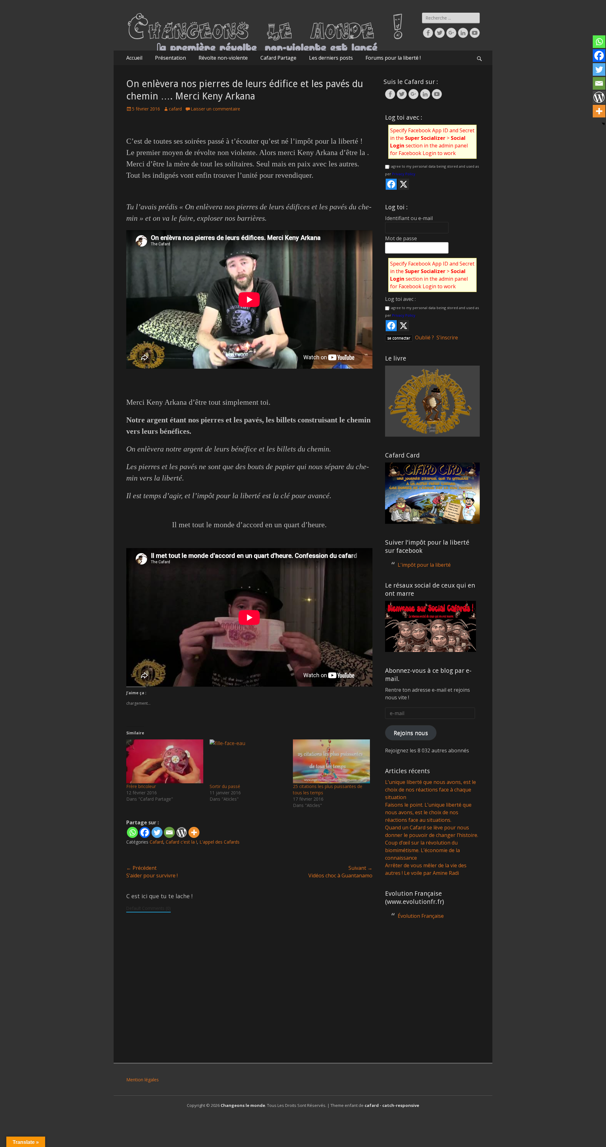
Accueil (134, 57)
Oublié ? (424, 337)
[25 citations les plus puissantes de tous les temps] (331, 761)
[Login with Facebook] (391, 184)
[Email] (169, 832)
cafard (175, 109)
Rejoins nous (411, 733)
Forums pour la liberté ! (393, 57)
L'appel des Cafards (219, 842)
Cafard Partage (278, 57)
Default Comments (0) (148, 908)
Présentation (170, 57)
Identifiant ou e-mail (409, 218)
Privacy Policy (403, 173)
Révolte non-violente (223, 57)
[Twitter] (157, 832)
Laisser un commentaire (215, 109)
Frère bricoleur (141, 786)
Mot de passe (401, 238)
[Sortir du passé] (248, 761)
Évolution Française (421, 915)
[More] (193, 832)
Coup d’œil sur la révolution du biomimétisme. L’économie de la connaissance (422, 850)
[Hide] (603, 123)
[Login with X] (403, 184)
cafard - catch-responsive (392, 1105)
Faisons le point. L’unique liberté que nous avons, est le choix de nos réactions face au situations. (428, 812)
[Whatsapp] (132, 832)
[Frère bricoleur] (164, 761)
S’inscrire (447, 337)
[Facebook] (144, 832)
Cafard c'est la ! (181, 842)
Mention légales (142, 1080)
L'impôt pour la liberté (424, 564)
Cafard (156, 842)
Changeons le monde (243, 1105)
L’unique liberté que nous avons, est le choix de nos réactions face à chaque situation (430, 790)
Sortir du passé (225, 786)
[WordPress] (181, 832)
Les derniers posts (331, 57)
